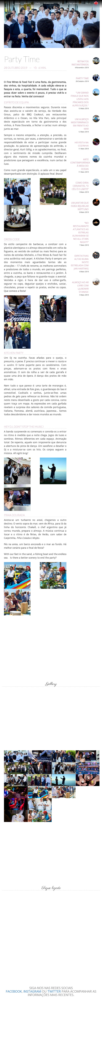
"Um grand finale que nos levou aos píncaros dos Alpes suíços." (80, 99)
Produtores (49, 3)
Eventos (27, 3)
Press (88, 3)
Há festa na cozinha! (82, 144)
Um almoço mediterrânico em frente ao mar (80, 124)
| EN (97, 4)
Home (17, 3)
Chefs (37, 3)
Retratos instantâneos (80, 63)
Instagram (32, 991)
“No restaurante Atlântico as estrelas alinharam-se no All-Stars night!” (80, 232)
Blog (60, 3)
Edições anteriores (74, 3)
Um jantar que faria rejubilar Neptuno (80, 206)
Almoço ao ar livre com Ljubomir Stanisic (80, 287)
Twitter (54, 991)
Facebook (14, 991)
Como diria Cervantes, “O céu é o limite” (80, 186)
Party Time (82, 78)
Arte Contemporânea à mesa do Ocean (80, 164)
